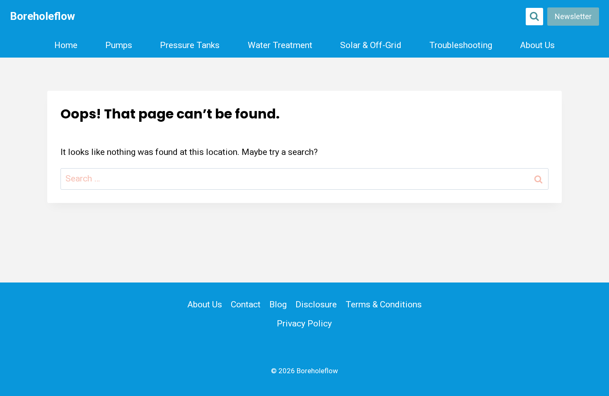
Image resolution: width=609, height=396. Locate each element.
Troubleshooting (460, 45)
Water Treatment (280, 45)
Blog (278, 304)
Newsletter (573, 16)
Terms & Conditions (384, 304)
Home (65, 45)
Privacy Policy (304, 323)
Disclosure (316, 304)
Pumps (118, 45)
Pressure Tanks (190, 45)
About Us (537, 45)
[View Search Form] (534, 16)
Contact (246, 304)
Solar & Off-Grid (370, 45)
